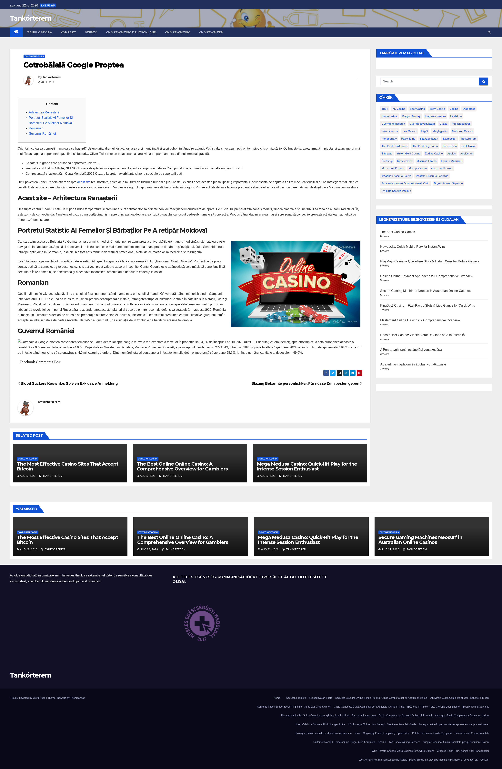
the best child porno (395, 146)
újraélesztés (404, 161)
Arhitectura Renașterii (44, 112)
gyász (443, 123)
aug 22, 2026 (28, 549)
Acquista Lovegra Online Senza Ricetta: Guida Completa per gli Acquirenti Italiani (381, 697)
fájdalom (456, 116)
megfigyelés (440, 131)
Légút (424, 131)
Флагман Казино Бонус (396, 175)
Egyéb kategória (34, 56)
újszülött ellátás (427, 161)
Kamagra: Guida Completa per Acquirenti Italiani (462, 715)
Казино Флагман (451, 161)
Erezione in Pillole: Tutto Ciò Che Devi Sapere (433, 706)
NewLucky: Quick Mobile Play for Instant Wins (413, 246)
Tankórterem (30, 18)
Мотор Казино (418, 168)
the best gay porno (425, 146)
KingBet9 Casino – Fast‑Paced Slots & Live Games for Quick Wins (427, 305)
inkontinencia (390, 131)
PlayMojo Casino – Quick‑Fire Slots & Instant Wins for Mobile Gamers (429, 261)
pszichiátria (408, 138)
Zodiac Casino (434, 153)
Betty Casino (437, 108)
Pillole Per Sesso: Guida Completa (432, 733)
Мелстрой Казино (393, 168)
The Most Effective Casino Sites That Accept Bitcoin (67, 466)
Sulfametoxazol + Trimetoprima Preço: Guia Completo (344, 742)
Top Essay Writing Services (404, 742)
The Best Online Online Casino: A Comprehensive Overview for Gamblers (182, 466)
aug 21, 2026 (390, 549)
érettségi (387, 161)
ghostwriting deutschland (131, 32)
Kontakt (68, 32)
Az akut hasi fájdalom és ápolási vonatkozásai (413, 364)
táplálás (387, 153)
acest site (83, 182)
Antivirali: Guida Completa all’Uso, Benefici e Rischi (459, 697)
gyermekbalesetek (393, 123)
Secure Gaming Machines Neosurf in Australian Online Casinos (425, 290)
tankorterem (51, 77)
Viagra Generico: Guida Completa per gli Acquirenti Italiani (456, 742)
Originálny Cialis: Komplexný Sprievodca (386, 733)
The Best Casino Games (397, 232)
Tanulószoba (39, 32)
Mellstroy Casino (462, 131)
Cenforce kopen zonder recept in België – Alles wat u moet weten (294, 706)
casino (454, 108)
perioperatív (389, 138)
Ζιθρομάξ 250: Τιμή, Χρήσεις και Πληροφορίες (463, 750)
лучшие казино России (396, 190)
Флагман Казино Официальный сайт (405, 183)
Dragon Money (411, 116)
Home (277, 697)
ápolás (451, 153)
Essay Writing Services (476, 706)
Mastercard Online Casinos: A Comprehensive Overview (420, 320)
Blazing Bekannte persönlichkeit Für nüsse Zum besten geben (305, 383)
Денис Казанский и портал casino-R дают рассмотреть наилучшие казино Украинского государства (418, 759)
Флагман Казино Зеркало (432, 175)
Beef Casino (417, 108)
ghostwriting (177, 32)
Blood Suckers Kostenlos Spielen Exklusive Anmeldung (69, 383)
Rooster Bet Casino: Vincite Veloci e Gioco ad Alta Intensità (422, 335)
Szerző (91, 32)
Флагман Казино (441, 168)
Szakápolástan (429, 138)
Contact (484, 759)
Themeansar (77, 697)
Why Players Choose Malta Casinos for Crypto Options (403, 750)
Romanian (36, 128)
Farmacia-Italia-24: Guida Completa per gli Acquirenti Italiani (315, 715)
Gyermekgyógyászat (422, 123)
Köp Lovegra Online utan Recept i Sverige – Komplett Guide (382, 724)
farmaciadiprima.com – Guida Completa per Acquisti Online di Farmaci (392, 715)
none (357, 733)
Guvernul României (42, 133)
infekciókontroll (461, 123)
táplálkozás (468, 146)
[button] (489, 32)
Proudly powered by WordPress (28, 697)
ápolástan (466, 153)
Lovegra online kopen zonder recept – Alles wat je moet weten (454, 724)
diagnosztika (389, 116)
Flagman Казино (435, 116)
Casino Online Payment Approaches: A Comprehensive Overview (426, 276)
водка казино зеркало (448, 183)
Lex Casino (410, 131)
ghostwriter (211, 32)
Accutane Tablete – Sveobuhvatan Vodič (309, 697)
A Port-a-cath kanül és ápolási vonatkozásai (411, 349)
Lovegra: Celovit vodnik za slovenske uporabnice (324, 733)
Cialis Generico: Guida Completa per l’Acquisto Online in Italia (369, 706)
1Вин (385, 108)
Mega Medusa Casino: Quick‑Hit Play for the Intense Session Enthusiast (307, 466)
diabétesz (469, 108)
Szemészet (449, 138)
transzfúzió (449, 146)
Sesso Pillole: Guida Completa (472, 733)
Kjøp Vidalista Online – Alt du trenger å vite (320, 724)
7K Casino (399, 108)
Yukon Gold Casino (408, 153)
